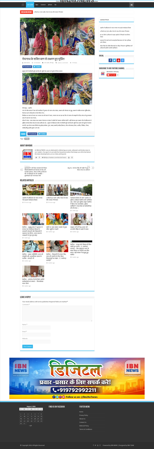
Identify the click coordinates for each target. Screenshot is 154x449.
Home (23, 4)
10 (24, 416)
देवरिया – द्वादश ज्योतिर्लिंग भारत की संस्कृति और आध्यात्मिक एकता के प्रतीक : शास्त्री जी (32, 256)
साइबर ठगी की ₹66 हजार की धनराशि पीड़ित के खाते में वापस (79, 228)
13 (35, 416)
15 (41, 416)
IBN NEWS (27, 63)
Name (24, 324)
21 (38, 419)
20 (35, 419)
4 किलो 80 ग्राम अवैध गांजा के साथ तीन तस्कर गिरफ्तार (48, 12)
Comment (26, 304)
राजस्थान (43, 5)
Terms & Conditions (85, 429)
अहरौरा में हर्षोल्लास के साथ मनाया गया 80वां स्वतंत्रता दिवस (32, 199)
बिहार (37, 5)
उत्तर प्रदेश (30, 5)
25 (28, 421)
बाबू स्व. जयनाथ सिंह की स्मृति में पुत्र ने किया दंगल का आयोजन (79, 168)
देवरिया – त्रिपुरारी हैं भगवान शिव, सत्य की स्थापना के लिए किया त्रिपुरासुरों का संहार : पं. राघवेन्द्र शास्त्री (56, 257)
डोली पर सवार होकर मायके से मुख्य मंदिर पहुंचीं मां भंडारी (56, 228)
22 (41, 419)
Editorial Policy (84, 426)
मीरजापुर (52, 63)
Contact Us (82, 422)
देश (55, 5)
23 (21, 421)
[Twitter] (114, 60)
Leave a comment (63, 63)
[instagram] (122, 60)
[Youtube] (118, 60)
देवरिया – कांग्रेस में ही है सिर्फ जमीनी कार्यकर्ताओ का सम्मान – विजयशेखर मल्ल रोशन (33, 281)
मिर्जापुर (27, 139)
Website (25, 338)
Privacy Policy (83, 415)
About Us (82, 419)
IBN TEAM (130, 445)
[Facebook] (110, 60)
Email (24, 331)
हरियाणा (50, 5)
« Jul (30, 425)
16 (21, 419)
